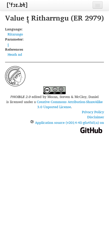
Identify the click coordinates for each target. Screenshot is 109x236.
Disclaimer (95, 117)
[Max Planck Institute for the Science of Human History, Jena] (15, 75)
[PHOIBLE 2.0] (17, 5)
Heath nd (15, 54)
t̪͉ (8, 44)
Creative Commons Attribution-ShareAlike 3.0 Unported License (70, 104)
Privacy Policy (93, 112)
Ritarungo (15, 34)
